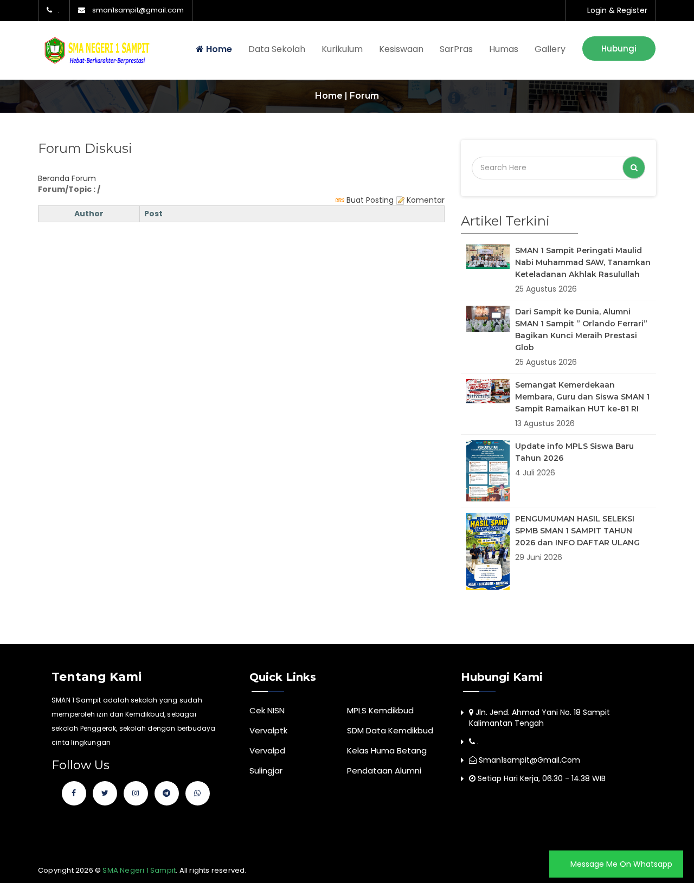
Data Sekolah (276, 49)
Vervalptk (268, 730)
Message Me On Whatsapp (620, 864)
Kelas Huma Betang (387, 750)
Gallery (550, 49)
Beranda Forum (67, 178)
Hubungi (619, 48)
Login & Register (617, 10)
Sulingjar (265, 770)
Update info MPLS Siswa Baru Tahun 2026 (574, 452)
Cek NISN (267, 710)
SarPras (456, 49)
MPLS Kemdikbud (380, 710)
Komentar (424, 200)
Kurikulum (342, 49)
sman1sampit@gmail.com (138, 10)
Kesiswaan (401, 49)
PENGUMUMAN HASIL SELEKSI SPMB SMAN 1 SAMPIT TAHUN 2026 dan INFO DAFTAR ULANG (577, 530)
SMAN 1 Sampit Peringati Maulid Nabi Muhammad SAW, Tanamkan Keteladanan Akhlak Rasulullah (583, 262)
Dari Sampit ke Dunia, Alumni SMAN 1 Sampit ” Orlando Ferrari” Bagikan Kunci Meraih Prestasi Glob (581, 329)
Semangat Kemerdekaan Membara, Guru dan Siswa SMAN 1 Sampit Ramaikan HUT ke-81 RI (582, 397)
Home (218, 49)
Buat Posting (369, 200)
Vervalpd (267, 750)
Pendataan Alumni (384, 770)
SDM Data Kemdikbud (390, 730)
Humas (503, 49)
